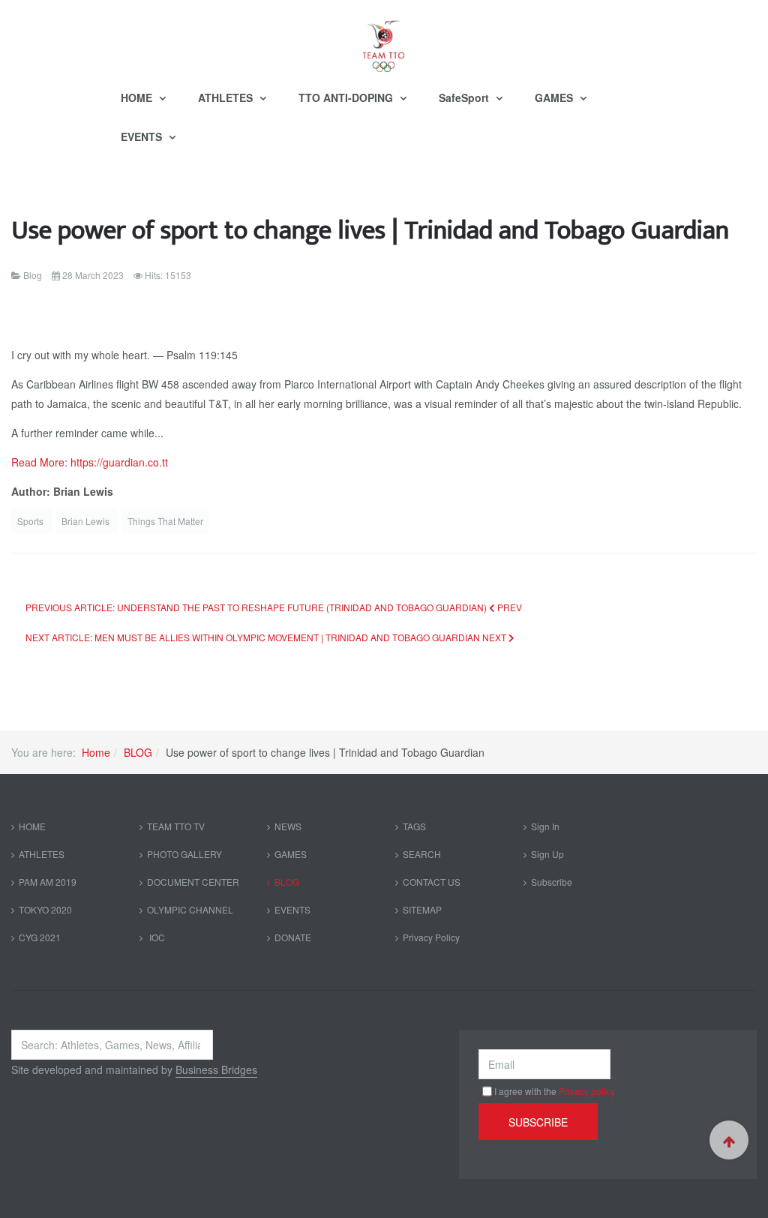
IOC (156, 937)
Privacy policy (587, 1090)
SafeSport (465, 97)
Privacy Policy (431, 937)
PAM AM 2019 (47, 881)
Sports (31, 520)
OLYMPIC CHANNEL (190, 909)
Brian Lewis (87, 520)
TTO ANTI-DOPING (347, 97)
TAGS (414, 826)
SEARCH (422, 854)
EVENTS (143, 136)
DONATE (292, 937)
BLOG (138, 752)
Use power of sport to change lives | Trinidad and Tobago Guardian (370, 230)
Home (96, 752)
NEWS (288, 826)
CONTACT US (431, 881)
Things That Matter (165, 520)
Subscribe (551, 881)
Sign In (545, 826)
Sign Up (547, 854)
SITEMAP (422, 909)
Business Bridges (216, 1069)
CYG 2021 (40, 937)
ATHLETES (227, 97)
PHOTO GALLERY (184, 854)
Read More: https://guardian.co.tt (89, 462)
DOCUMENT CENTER (193, 881)
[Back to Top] (729, 1140)
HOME (138, 97)
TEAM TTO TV (176, 826)
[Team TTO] (384, 39)
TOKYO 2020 (45, 909)
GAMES (555, 97)
